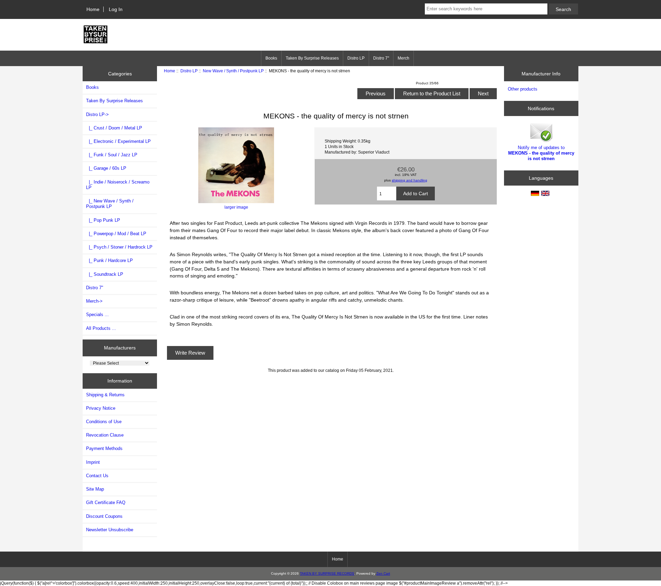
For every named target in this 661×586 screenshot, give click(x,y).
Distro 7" (381, 58)
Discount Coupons (104, 516)
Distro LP (189, 71)
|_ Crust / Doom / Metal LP (114, 127)
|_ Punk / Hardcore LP (109, 260)
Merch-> (94, 301)
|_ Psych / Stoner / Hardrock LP (119, 247)
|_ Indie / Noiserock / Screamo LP (117, 184)
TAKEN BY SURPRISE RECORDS (327, 573)
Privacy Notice (100, 408)
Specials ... (97, 314)
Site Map (95, 489)
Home (92, 9)
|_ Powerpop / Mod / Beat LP (116, 233)
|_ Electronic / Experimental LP (118, 141)
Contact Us (97, 475)
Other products (522, 89)
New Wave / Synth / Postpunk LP (233, 71)
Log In (116, 9)
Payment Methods (104, 448)
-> (97, 114)
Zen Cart (383, 573)
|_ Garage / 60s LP (106, 168)
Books (271, 58)
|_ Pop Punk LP (103, 220)
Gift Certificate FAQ (105, 502)
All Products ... (101, 328)
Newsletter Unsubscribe (109, 529)
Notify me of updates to (541, 153)
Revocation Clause (105, 435)
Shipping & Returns (105, 394)
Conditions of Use (104, 421)
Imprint (93, 462)
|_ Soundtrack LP (104, 274)
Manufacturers (120, 347)
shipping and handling (409, 180)
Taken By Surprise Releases (312, 58)
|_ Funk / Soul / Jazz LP (111, 154)
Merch (403, 58)
